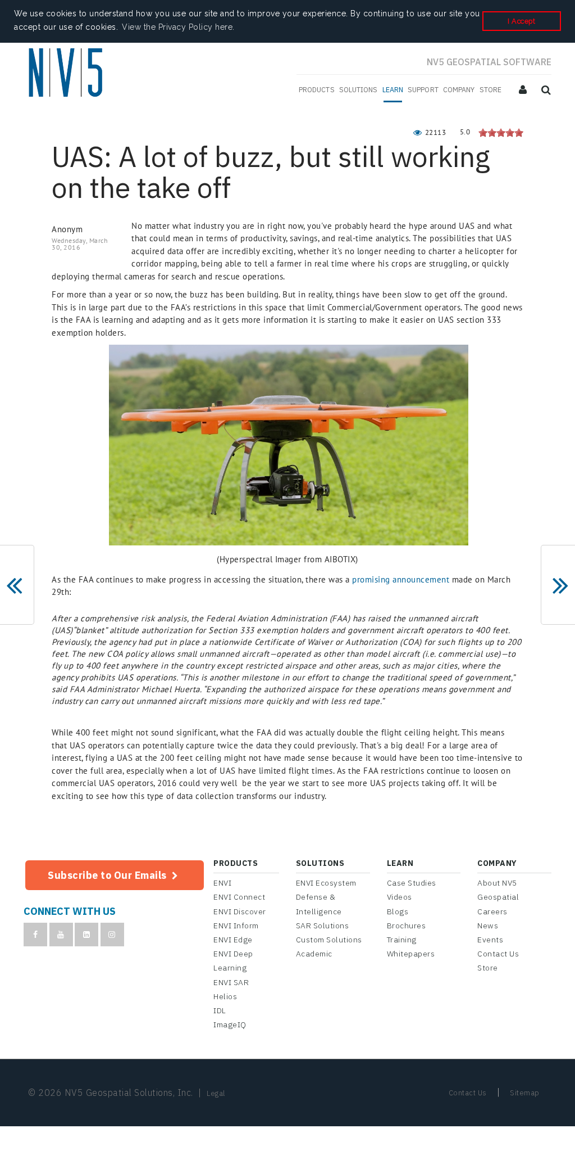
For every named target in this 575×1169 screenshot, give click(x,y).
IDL (219, 1010)
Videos (399, 897)
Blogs (398, 911)
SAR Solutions (322, 925)
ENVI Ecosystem (326, 883)
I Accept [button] (521, 21)
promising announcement (400, 579)
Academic (314, 954)
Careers (492, 911)
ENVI (222, 883)
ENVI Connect (239, 897)
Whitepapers (411, 954)
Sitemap (525, 1093)
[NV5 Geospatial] (67, 74)
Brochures (406, 925)
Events (490, 940)
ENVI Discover (239, 911)
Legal (216, 1093)
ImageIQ (230, 1024)
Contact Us (498, 954)
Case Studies (411, 883)
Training (402, 940)
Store (487, 968)
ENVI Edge (233, 940)
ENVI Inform (236, 925)
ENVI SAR (231, 982)
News (487, 925)
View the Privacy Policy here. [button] (178, 26)
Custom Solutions (329, 940)
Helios (225, 996)
